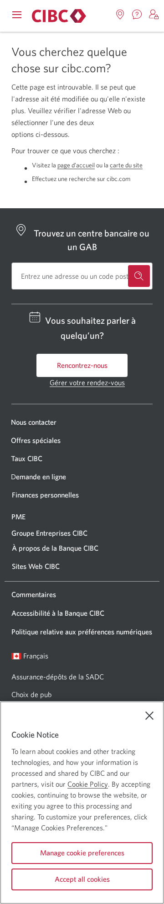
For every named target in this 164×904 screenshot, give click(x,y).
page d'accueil (76, 165)
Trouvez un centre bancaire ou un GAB (91, 240)
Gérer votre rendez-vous (87, 382)
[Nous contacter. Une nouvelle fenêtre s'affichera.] (137, 14)
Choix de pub (31, 694)
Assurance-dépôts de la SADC (57, 677)
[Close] (149, 715)
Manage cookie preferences (82, 853)
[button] (154, 14)
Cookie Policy (87, 784)
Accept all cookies (82, 879)
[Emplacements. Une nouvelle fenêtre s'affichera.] (120, 14)
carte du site (126, 165)
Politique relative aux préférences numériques (81, 632)
